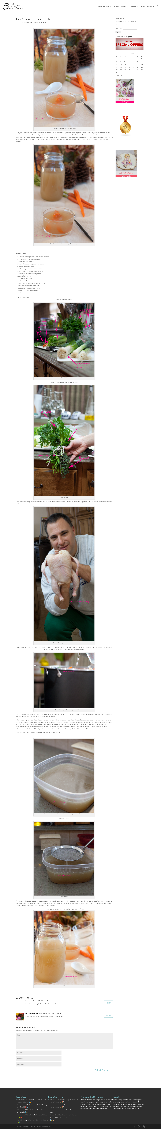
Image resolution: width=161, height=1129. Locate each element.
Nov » (121, 75)
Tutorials (133, 6)
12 (125, 64)
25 (121, 70)
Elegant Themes (29, 1126)
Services (116, 6)
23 (142, 67)
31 (116, 73)
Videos (143, 6)
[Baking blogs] (126, 136)
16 (142, 64)
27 (129, 70)
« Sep (117, 75)
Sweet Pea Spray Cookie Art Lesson (66, 1115)
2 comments (42, 22)
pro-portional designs (33, 1013)
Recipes (123, 6)
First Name (119, 25)
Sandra (28, 1001)
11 (121, 64)
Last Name (119, 28)
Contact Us (150, 6)
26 (125, 70)
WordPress (47, 1126)
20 (129, 67)
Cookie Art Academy (104, 6)
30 (142, 70)
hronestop (53, 1105)
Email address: (120, 21)
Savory (35, 22)
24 (116, 70)
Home (30, 22)
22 (137, 67)
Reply (108, 1003)
